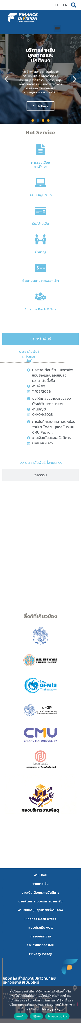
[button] (57, 28)
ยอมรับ (20, 1016)
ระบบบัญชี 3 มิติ (40, 195)
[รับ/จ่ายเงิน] (40, 210)
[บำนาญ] (40, 239)
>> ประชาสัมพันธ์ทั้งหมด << (41, 462)
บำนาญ (40, 252)
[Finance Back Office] (40, 296)
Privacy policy (57, 1016)
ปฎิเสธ (36, 1016)
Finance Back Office (40, 309)
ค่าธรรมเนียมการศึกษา (40, 164)
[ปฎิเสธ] (74, 1004)
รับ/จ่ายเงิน (40, 223)
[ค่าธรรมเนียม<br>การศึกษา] (40, 149)
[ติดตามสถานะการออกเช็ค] (40, 267)
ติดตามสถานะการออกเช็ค (40, 280)
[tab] (40, 339)
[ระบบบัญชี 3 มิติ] (40, 182)
